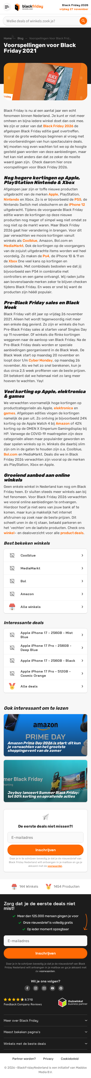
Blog (20, 38)
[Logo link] (28, 988)
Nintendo (11, 199)
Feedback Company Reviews (23, 1004)
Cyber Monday (41, 360)
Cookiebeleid (70, 1058)
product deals (72, 533)
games (9, 413)
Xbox (13, 261)
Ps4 (46, 256)
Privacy (48, 1058)
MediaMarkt (13, 246)
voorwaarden (55, 866)
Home (8, 38)
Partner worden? (24, 1058)
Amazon (63, 423)
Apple (53, 194)
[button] (14, 1000)
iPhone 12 (77, 205)
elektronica (63, 408)
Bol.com (11, 454)
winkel (9, 533)
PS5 (77, 199)
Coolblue (30, 241)
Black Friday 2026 (58, 126)
